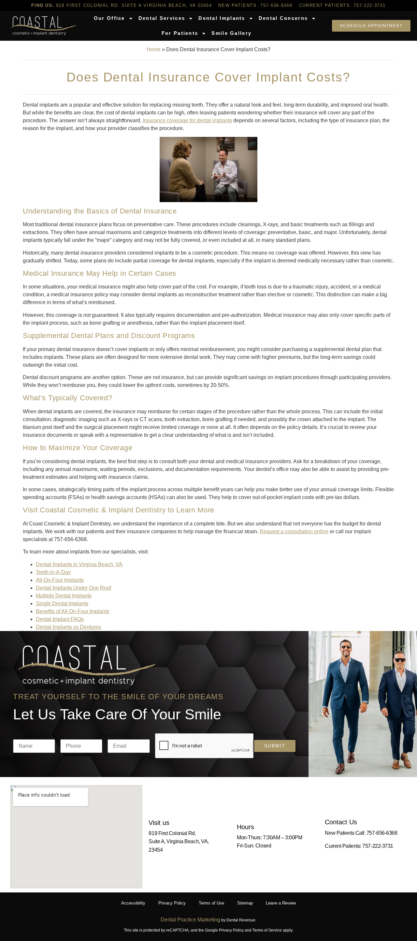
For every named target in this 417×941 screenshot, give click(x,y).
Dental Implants (221, 18)
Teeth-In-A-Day (53, 572)
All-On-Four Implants (60, 580)
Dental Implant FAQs (60, 619)
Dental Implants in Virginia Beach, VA (79, 564)
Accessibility (133, 903)
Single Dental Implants (62, 603)
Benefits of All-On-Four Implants (72, 611)
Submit (274, 745)
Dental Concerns (283, 18)
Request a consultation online (294, 531)
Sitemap (245, 903)
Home (154, 49)
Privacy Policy (172, 903)
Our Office (109, 18)
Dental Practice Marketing (190, 919)
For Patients (180, 33)
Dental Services (161, 18)
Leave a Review (281, 903)
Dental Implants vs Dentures (68, 627)
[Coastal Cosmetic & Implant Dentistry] (43, 26)
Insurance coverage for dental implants (187, 120)
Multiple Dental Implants (64, 595)
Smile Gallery (231, 33)
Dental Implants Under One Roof (73, 588)
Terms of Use (211, 903)
